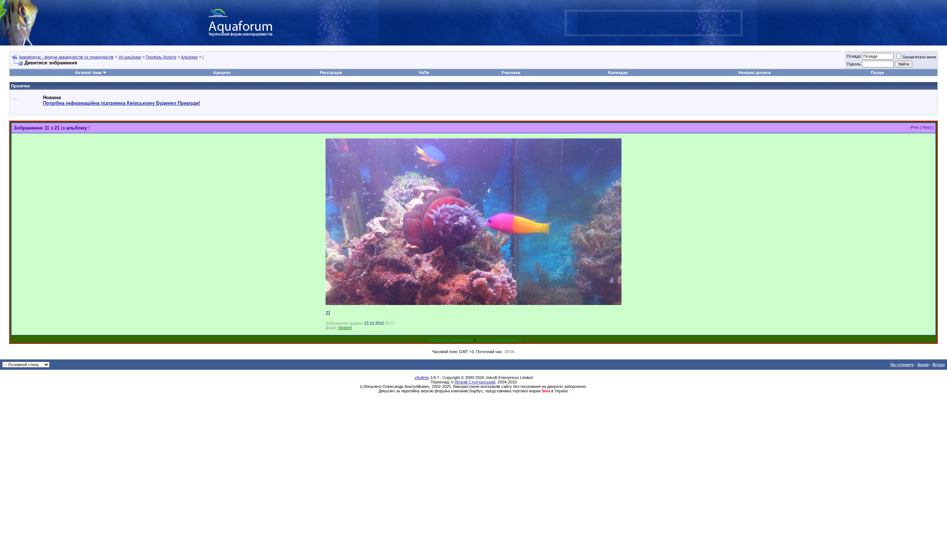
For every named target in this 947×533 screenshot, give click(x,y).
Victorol (344, 327)
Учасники (510, 72)
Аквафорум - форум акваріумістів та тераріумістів (66, 57)
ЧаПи (423, 72)
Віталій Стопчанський (475, 382)
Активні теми (88, 72)
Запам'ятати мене (919, 57)
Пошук (877, 72)
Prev (915, 127)
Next (927, 127)
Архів (923, 364)
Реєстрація (331, 72)
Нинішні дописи (754, 72)
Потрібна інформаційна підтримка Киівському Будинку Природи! (121, 103)
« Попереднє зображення (449, 340)
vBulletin (421, 377)
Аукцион (222, 72)
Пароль (854, 64)
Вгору (939, 364)
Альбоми (189, 57)
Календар (618, 72)
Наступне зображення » (498, 340)
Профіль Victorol (161, 57)
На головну (902, 364)
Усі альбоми (129, 57)
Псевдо (854, 56)
